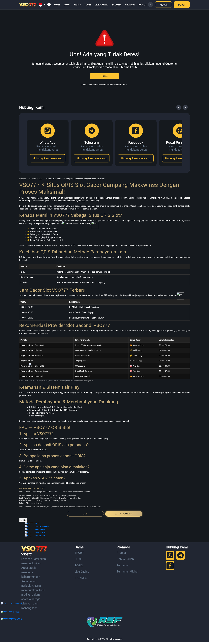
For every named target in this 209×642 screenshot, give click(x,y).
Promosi (130, 4)
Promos (122, 552)
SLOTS (77, 4)
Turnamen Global (127, 571)
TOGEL (87, 4)
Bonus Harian (125, 559)
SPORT (67, 4)
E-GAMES (117, 4)
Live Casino (101, 4)
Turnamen (123, 565)
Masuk (163, 4)
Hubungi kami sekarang (47, 158)
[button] (42, 4)
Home (57, 4)
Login (85, 514)
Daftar (181, 4)
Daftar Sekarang (123, 514)
